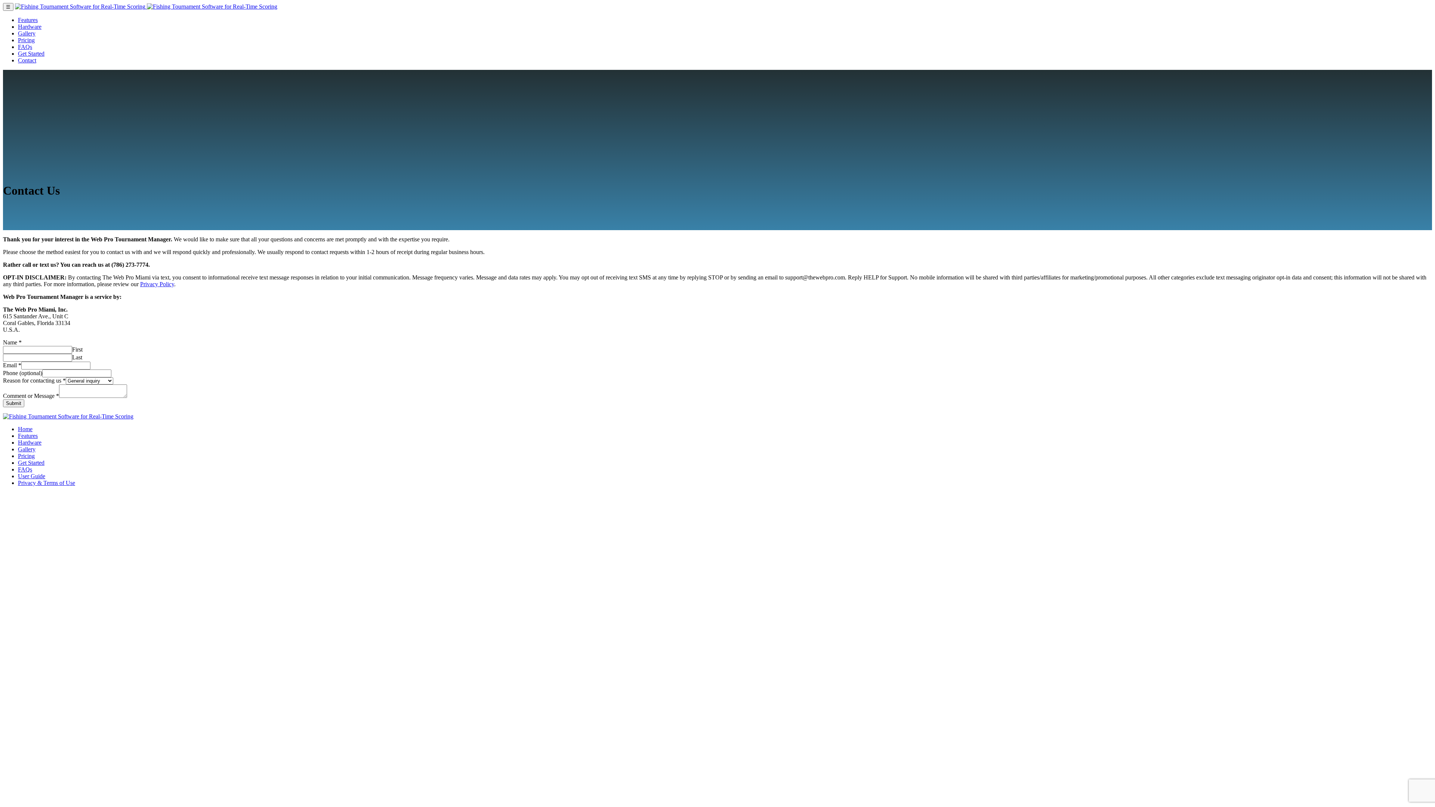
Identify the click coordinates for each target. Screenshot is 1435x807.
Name (12, 342)
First (77, 349)
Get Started (31, 53)
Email (12, 365)
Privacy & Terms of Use (46, 483)
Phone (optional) (22, 373)
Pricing (26, 40)
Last (77, 357)
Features (28, 20)
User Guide (31, 476)
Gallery (27, 33)
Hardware (29, 27)
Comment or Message (31, 396)
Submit (13, 403)
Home (25, 429)
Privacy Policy (157, 284)
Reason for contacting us (34, 380)
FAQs (25, 47)
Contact (27, 60)
